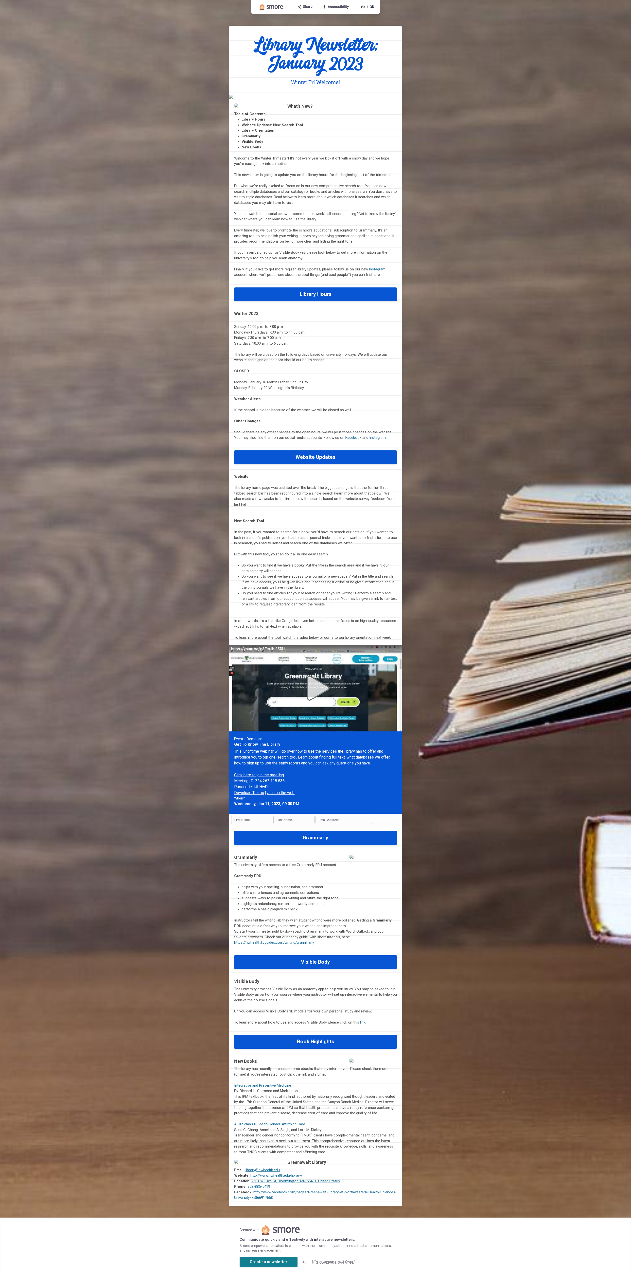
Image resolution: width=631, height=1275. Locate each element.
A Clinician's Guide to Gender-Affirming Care (269, 1124)
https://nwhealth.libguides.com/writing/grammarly (274, 942)
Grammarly (315, 838)
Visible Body (315, 962)
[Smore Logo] (271, 7)
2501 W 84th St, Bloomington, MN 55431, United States (295, 1181)
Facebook (353, 437)
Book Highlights (315, 1042)
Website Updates (315, 457)
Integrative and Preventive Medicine (262, 1085)
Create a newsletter (268, 1261)
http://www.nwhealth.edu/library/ (276, 1175)
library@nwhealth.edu (262, 1170)
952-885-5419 (258, 1186)
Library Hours (316, 294)
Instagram (377, 269)
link (362, 1022)
